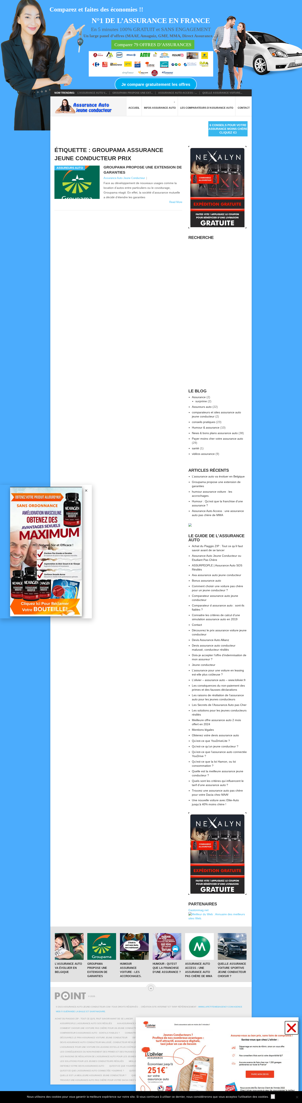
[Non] (297, 1097)
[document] (151, 551)
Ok (273, 1096)
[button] (291, 1027)
